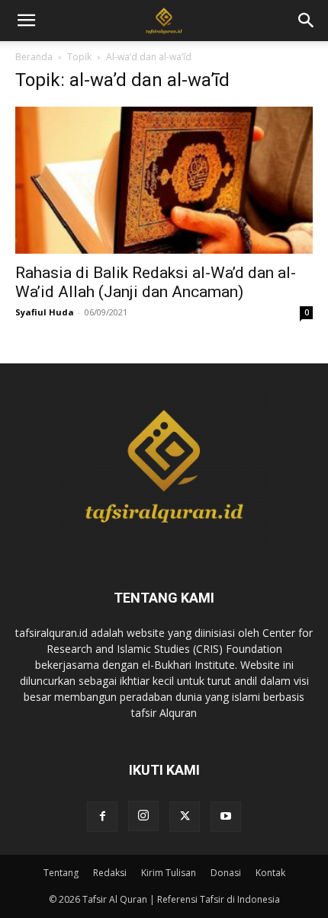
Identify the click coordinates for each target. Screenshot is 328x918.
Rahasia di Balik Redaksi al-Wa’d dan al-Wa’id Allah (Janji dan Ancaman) (155, 282)
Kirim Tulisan (168, 872)
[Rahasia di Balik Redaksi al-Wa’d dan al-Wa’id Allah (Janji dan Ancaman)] (164, 180)
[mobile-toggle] (26, 20)
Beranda (34, 56)
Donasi (226, 872)
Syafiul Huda (44, 312)
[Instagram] (143, 816)
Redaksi (110, 872)
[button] (306, 20)
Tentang (61, 872)
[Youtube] (226, 816)
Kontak (270, 872)
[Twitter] (184, 816)
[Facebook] (102, 816)
